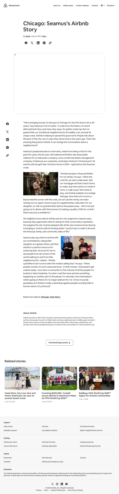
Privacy (38, 490)
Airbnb (27, 36)
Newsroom (14, 5)
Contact (95, 6)
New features (47, 458)
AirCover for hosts (48, 442)
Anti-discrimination (87, 426)
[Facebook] (66, 484)
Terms (46, 490)
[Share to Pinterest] (44, 43)
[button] (103, 5)
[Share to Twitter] (32, 43)
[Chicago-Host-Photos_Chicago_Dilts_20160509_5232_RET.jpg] (59, 83)
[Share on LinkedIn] (38, 43)
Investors (7, 462)
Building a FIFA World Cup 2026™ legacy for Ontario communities (95, 394)
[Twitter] (52, 484)
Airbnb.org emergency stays (52, 462)
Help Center (8, 426)
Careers (83, 458)
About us (56, 6)
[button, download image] (100, 58)
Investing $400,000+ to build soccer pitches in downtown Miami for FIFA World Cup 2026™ (59, 396)
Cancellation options (49, 430)
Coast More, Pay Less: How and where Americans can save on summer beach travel (20, 396)
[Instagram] (57, 484)
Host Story (55, 297)
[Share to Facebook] (26, 43)
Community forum (10, 446)
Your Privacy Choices (75, 490)
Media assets (68, 6)
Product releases (82, 6)
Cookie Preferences (58, 490)
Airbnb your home (10, 442)
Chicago (45, 297)
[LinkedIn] (62, 484)
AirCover (45, 426)
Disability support (10, 430)
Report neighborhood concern (91, 430)
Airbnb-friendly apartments (90, 446)
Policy (44, 36)
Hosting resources (87, 442)
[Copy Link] (50, 43)
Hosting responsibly (49, 446)
